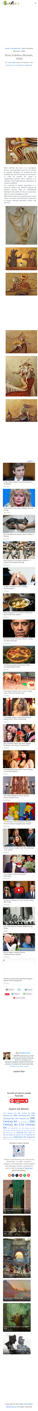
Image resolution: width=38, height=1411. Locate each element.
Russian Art (15, 48)
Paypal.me (28, 1168)
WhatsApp (28, 994)
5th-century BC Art (29, 1130)
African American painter (12, 1135)
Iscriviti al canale (20, 998)
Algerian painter (8, 1137)
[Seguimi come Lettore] (9, 1176)
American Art (20, 1137)
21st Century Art (19, 65)
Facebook (11, 989)
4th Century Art (27, 1128)
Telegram (16, 994)
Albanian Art (30, 1135)
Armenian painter (12, 1139)
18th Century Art (22, 1118)
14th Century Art (23, 1113)
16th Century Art (21, 1115)
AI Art (23, 1135)
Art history (23, 1139)
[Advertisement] (19, 28)
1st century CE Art (23, 1122)
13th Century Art (9, 1113)
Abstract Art (21, 1132)
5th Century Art (18, 1130)
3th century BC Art (14, 1128)
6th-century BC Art (9, 1132)
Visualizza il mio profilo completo (19, 1066)
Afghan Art (31, 1132)
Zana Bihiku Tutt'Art (24, 1053)
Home (7, 48)
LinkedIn (29, 989)
